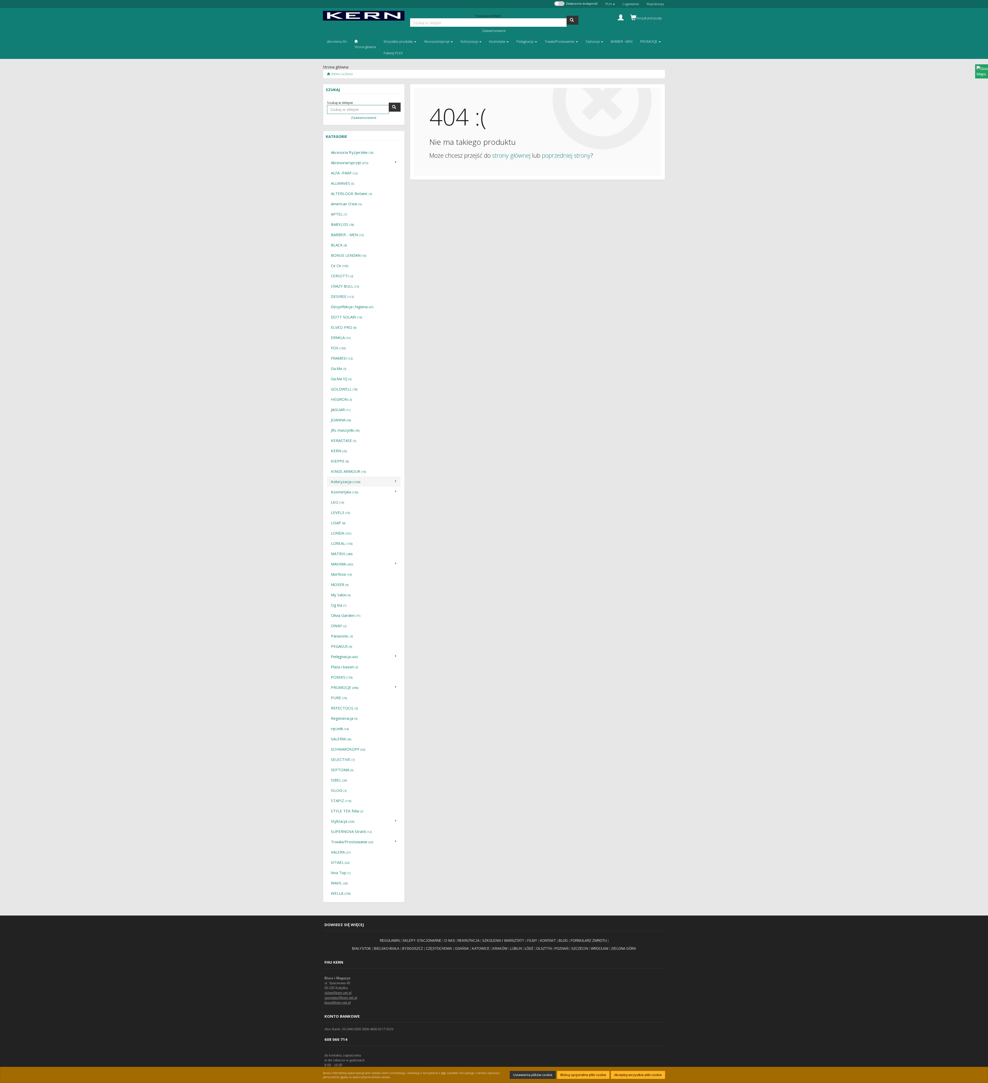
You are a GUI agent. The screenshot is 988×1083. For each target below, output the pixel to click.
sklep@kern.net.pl (337, 993)
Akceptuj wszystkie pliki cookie (638, 1074)
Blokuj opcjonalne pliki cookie (583, 1074)
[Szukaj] (572, 20)
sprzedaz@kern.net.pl (340, 998)
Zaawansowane (494, 30)
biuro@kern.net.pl (337, 1003)
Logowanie (631, 4)
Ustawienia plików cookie (532, 1074)
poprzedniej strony (566, 155)
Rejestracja (655, 4)
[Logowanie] (620, 17)
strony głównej (511, 155)
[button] (610, 4)
